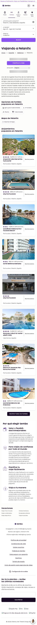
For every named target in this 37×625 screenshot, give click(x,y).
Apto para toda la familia (12, 108)
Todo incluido (18, 112)
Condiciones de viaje (18, 544)
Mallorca (20, 53)
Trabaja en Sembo (18, 551)
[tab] (4, 14)
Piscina (7, 112)
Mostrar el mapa (9, 122)
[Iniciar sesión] (28, 5)
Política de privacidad (18, 540)
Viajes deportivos (6, 515)
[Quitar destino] (33, 22)
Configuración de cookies (20, 571)
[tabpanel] (18, 30)
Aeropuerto (10, 68)
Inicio (3, 53)
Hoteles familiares (24, 511)
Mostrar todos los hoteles (18, 413)
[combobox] (17, 23)
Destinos (18, 558)
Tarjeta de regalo (18, 562)
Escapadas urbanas (24, 513)
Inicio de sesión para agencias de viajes (19, 565)
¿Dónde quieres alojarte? (11, 21)
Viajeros (5, 33)
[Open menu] (33, 5)
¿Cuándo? (6, 27)
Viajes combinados (6, 513)
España (11, 53)
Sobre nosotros (18, 547)
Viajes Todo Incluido (6, 511)
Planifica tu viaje (18, 63)
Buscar (18, 39)
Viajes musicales (23, 515)
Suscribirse (18, 599)
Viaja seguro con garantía (19, 554)
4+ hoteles (28, 108)
